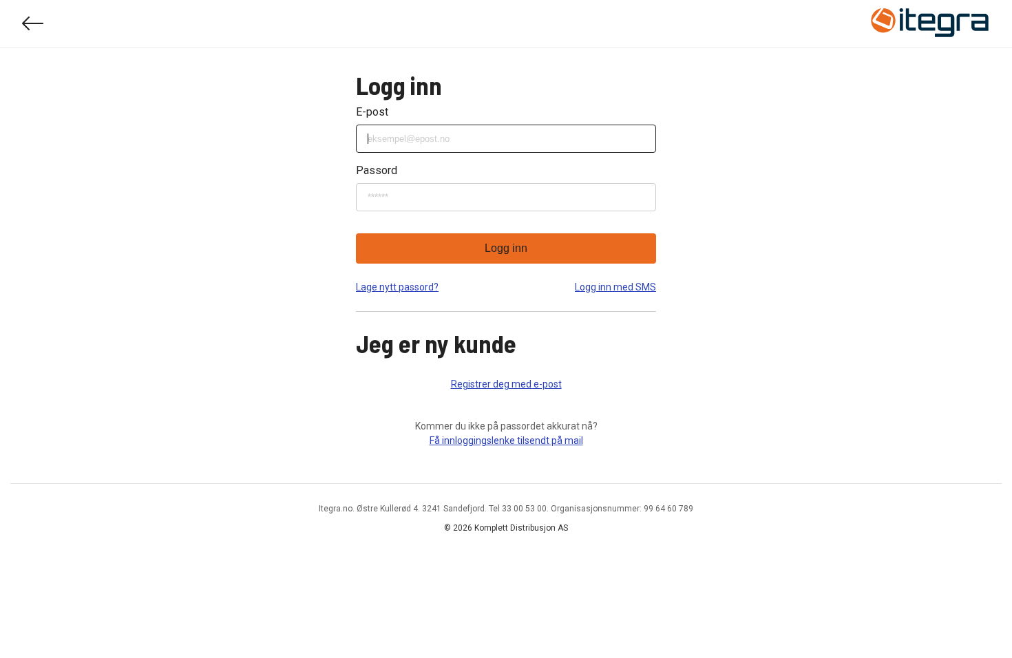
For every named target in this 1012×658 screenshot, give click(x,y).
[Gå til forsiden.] (930, 24)
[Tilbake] (33, 24)
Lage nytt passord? (397, 287)
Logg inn (506, 248)
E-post (372, 111)
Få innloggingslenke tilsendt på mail (506, 440)
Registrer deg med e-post (506, 384)
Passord (376, 170)
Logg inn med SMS (615, 287)
